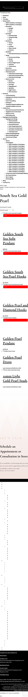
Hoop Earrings (13, 37)
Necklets (8, 52)
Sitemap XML (10, 179)
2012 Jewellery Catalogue (16, 161)
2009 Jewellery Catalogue (17, 164)
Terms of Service (13, 689)
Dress (10, 44)
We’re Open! (9, 177)
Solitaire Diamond (14, 122)
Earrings (8, 34)
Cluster (11, 43)
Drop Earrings (13, 35)
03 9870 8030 (4, 668)
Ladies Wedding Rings (12, 133)
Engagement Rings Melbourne (8, 653)
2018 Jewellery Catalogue (16, 155)
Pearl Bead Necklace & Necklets (18, 54)
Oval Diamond (13, 132)
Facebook (20, 689)
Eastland (5, 15)
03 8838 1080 (3, 678)
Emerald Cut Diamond (15, 130)
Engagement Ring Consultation (15, 97)
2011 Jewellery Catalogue (16, 162)
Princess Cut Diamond (15, 128)
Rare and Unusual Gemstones (15, 110)
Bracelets (9, 26)
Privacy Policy (6, 689)
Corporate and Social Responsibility (17, 173)
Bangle (11, 28)
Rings (7, 55)
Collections (6, 108)
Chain (10, 30)
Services (5, 93)
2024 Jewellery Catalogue (17, 148)
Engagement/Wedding (10, 117)
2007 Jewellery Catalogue (17, 168)
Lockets (11, 46)
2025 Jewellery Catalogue (14, 24)
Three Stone (12, 66)
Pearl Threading (11, 101)
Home (1, 187)
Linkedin (20, 690)
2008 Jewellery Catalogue (17, 166)
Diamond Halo (13, 121)
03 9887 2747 (4, 658)
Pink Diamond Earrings (16, 73)
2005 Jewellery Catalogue (17, 171)
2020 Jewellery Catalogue (17, 153)
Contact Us (6, 182)
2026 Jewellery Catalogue (14, 23)
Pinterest (16, 690)
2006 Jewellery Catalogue (17, 170)
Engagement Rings (11, 119)
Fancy (10, 32)
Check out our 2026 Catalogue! (11, 2)
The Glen (5, 19)
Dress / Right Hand (14, 63)
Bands (11, 59)
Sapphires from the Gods (13, 112)
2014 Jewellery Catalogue (16, 157)
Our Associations (11, 175)
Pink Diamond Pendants (16, 75)
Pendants (9, 41)
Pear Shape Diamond (15, 126)
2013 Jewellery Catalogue (16, 159)
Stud (10, 39)
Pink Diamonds (10, 72)
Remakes (8, 103)
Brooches (8, 68)
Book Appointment (7, 470)
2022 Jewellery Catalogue (17, 151)
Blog (4, 181)
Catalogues (9, 142)
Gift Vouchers (13, 92)
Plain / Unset (12, 48)
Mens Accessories (11, 70)
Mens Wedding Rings (12, 135)
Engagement (13, 86)
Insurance (9, 99)
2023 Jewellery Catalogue (17, 150)
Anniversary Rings (14, 57)
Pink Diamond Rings (15, 77)
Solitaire (11, 50)
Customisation (10, 95)
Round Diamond (14, 124)
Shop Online (6, 21)
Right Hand (12, 90)
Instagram (25, 689)
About (5, 139)
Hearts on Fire (10, 79)
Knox (4, 17)
